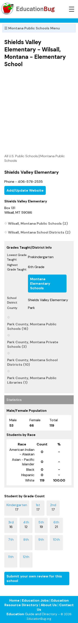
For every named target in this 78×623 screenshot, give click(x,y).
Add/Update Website (25, 190)
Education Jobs (35, 600)
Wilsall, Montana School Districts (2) (39, 232)
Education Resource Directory (36, 602)
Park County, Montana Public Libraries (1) (32, 380)
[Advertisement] (39, 110)
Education (15, 614)
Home (14, 600)
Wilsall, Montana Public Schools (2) (38, 223)
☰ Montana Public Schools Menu (32, 28)
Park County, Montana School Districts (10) (32, 362)
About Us (49, 605)
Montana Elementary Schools (40, 283)
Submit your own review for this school (34, 578)
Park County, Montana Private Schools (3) (32, 344)
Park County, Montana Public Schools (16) (32, 326)
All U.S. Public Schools (21, 156)
